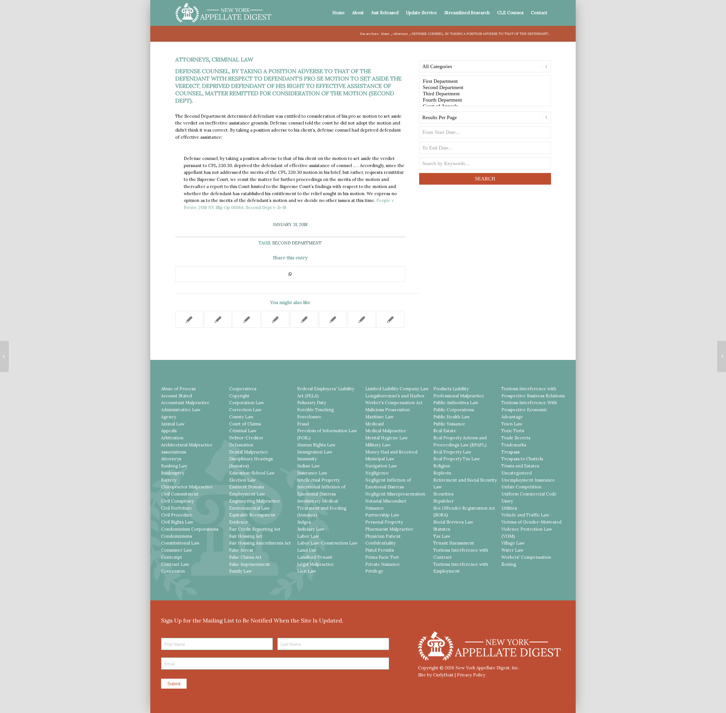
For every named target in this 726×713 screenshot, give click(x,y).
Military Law (378, 445)
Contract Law (175, 564)
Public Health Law (451, 416)
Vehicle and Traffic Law (525, 515)
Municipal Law (379, 458)
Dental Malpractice (248, 452)
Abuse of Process (178, 388)
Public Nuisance (449, 424)
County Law (241, 416)
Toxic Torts (512, 430)
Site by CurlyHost (435, 675)
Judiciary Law (310, 529)
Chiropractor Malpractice (187, 487)
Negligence (377, 473)
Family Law (240, 571)
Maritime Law (379, 416)
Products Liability (451, 388)
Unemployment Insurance (528, 480)
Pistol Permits (379, 550)
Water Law (512, 550)
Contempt (171, 557)
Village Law (513, 543)
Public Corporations (453, 409)
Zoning (508, 564)
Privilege (374, 571)
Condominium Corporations (189, 529)
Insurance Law (312, 473)
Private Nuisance (382, 564)
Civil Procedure (177, 515)
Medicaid (374, 424)
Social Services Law (453, 522)
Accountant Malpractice (185, 402)
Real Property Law (452, 452)
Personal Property (384, 522)
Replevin (442, 473)
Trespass (510, 452)
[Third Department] (485, 94)
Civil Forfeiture (176, 508)
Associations (173, 452)
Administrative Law (181, 409)
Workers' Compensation (526, 557)
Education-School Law (252, 473)
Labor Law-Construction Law (327, 543)
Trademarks (513, 445)
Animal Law (173, 424)
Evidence (238, 522)
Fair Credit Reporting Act (254, 529)
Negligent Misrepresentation (395, 494)
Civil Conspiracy (177, 501)
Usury (507, 501)
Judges (304, 522)
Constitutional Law (180, 543)
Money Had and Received (391, 452)
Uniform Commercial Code (529, 494)
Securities (443, 494)
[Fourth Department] (485, 100)
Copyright (239, 395)
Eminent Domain (246, 487)
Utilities (509, 508)
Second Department (297, 243)
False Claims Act (245, 557)
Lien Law (306, 571)
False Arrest (241, 550)
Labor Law (308, 536)
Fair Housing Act (245, 536)
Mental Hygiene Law (386, 437)
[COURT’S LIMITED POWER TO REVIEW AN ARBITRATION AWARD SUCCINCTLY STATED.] (218, 319)
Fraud (303, 424)
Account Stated (176, 395)
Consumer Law (176, 550)
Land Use (306, 550)
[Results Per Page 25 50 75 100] (485, 118)
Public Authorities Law (455, 402)
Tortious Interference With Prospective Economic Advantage (529, 409)
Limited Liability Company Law (397, 388)
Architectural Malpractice (187, 445)
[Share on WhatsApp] (290, 274)
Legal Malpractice (315, 564)
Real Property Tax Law (456, 458)
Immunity (307, 458)
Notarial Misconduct (385, 501)
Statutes (441, 529)
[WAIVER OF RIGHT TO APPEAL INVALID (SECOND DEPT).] (4, 356)
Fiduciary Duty (311, 402)
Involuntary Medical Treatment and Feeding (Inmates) (321, 508)
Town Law (511, 424)
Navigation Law (381, 466)
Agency (168, 416)
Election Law (242, 480)
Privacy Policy (471, 675)
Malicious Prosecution (387, 409)
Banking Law (174, 466)
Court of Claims (245, 424)
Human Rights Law (316, 445)
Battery (168, 480)
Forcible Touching (315, 409)
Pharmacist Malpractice (389, 529)
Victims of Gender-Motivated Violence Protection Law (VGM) (531, 529)
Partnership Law (382, 515)
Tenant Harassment (453, 543)
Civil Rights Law (177, 522)
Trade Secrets (515, 437)
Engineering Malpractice (254, 501)
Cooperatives (242, 388)
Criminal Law (232, 59)
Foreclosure (309, 416)
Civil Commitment (180, 494)
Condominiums (176, 536)
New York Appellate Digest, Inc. (487, 667)
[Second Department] (485, 88)
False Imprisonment (249, 564)
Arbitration (172, 437)
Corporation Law (246, 402)
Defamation (241, 445)
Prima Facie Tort (382, 557)
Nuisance (374, 508)
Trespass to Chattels (522, 458)
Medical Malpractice (385, 430)
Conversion (173, 571)
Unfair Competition (521, 487)
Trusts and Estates (520, 466)
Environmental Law (249, 508)
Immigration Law (314, 452)
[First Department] (485, 81)
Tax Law (441, 536)
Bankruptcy (172, 473)
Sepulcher (443, 501)
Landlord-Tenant (314, 557)
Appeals (169, 430)
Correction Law (245, 409)
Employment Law (247, 494)
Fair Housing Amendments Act (260, 543)
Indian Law (308, 466)
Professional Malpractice (458, 395)
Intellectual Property (318, 480)
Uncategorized (516, 473)
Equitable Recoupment (252, 515)
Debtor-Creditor (246, 437)
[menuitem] (339, 13)
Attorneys (192, 59)
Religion (441, 466)
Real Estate (444, 430)
